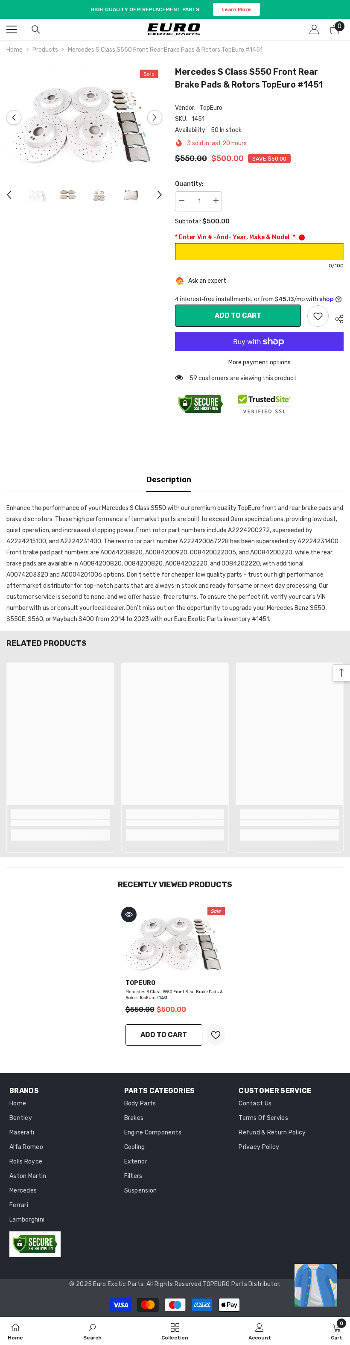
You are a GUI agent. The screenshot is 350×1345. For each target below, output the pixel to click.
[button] (13, 117)
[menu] (11, 29)
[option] (84, 117)
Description (168, 479)
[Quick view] (129, 914)
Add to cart (238, 315)
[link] (318, 316)
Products (45, 49)
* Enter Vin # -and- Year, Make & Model (235, 237)
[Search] (36, 29)
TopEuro (211, 107)
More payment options (259, 362)
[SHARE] (336, 318)
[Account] (314, 29)
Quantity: (189, 184)
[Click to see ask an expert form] (316, 1285)
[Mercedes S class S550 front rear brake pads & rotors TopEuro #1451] (175, 939)
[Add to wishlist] (216, 1035)
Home (14, 49)
